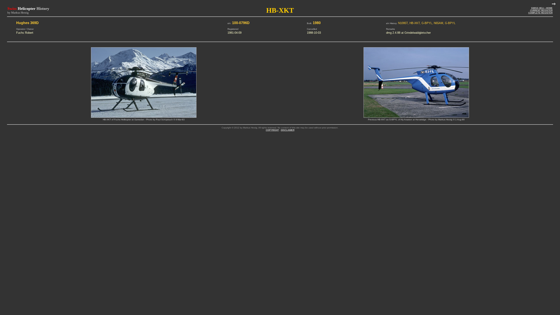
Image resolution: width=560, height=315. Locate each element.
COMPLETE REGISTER (540, 13)
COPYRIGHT (272, 130)
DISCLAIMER (287, 130)
